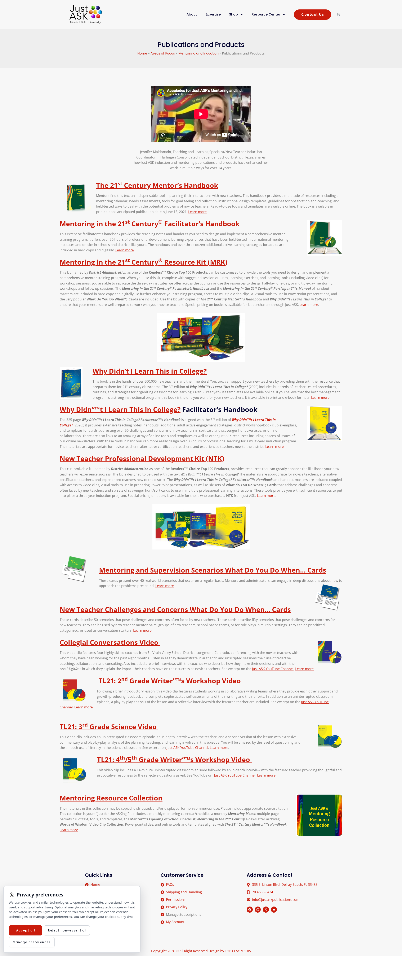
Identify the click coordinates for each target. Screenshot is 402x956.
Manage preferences (32, 942)
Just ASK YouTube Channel (273, 668)
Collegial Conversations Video (110, 642)
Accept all (25, 930)
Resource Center (266, 14)
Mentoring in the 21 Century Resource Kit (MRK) (143, 261)
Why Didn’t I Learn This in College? (150, 370)
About (192, 14)
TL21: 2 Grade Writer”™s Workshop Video (170, 680)
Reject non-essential (67, 930)
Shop (233, 14)
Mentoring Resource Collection (111, 797)
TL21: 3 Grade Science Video (109, 726)
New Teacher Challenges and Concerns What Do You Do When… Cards (175, 609)
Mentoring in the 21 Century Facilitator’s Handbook (150, 223)
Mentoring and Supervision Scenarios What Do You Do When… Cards (212, 569)
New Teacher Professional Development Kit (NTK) (142, 458)
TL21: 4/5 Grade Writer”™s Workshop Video (174, 759)
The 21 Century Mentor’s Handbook (157, 185)
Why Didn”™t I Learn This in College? (120, 409)
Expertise (213, 14)
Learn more (197, 211)
